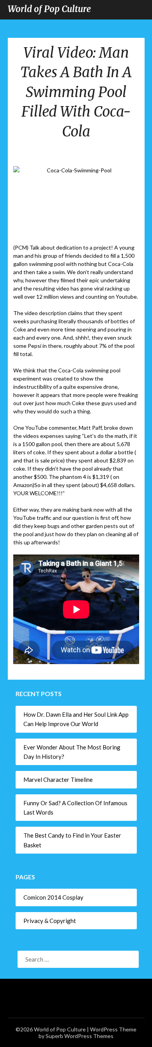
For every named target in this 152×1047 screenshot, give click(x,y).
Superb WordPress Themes (79, 1036)
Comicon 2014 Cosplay (53, 897)
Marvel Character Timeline (58, 779)
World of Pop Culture (49, 9)
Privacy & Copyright (49, 920)
